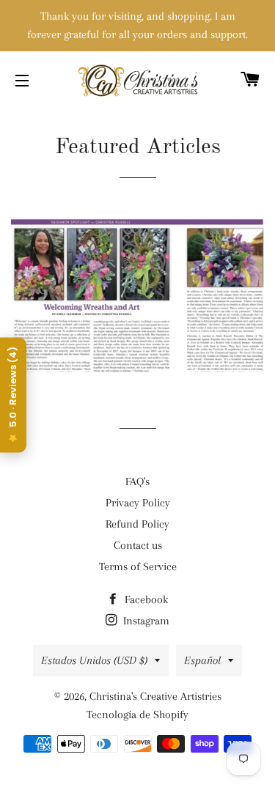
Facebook (145, 599)
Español (202, 660)
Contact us (138, 545)
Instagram (144, 620)
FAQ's (137, 481)
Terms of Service (138, 566)
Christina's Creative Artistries (155, 696)
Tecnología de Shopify (137, 714)
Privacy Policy (138, 502)
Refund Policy (137, 524)
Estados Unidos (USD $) (94, 660)
